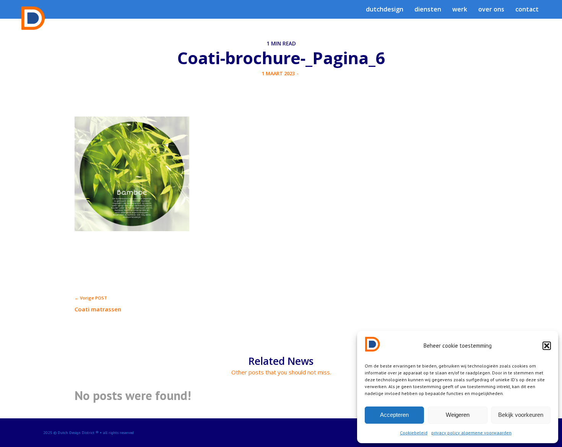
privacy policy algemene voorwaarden (471, 433)
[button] (547, 346)
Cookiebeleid (413, 433)
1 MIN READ (281, 43)
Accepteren (394, 414)
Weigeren (457, 414)
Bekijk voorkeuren (520, 414)
